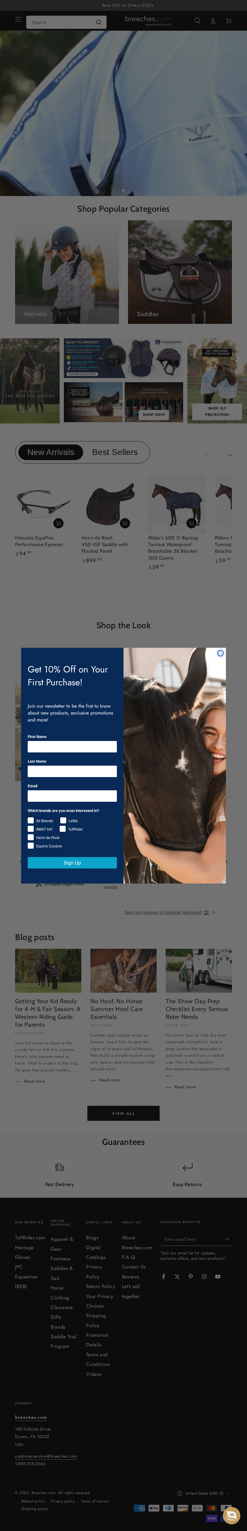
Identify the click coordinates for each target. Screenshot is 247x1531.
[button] (231, 1515)
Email (32, 786)
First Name (37, 736)
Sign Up (72, 862)
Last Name (37, 761)
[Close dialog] (220, 653)
